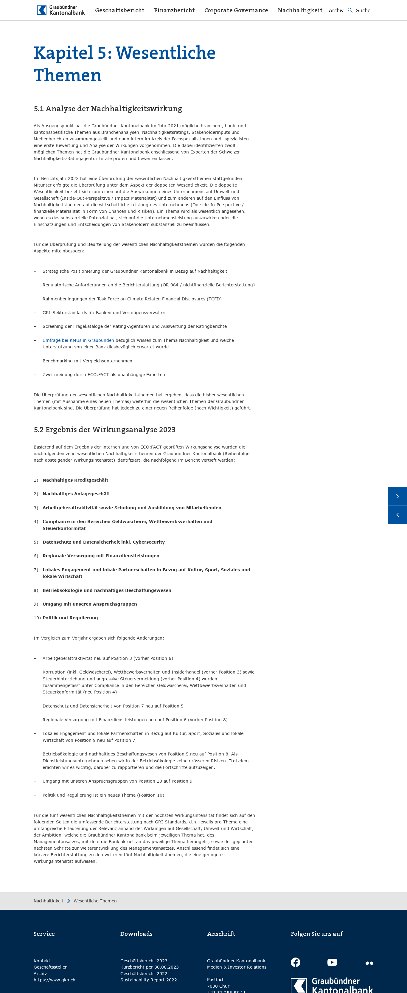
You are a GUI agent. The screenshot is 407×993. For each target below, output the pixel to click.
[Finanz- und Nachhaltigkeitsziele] (397, 515)
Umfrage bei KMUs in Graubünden (78, 340)
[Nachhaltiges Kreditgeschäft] (397, 496)
